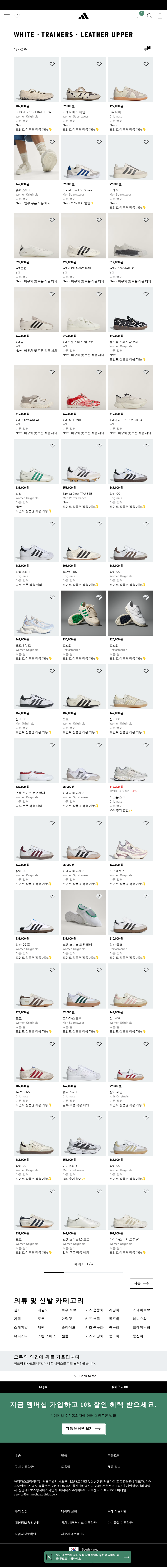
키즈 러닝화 (94, 1336)
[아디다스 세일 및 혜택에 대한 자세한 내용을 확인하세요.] (83, 5)
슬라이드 (68, 1327)
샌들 (65, 1336)
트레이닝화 (141, 1327)
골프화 (114, 1319)
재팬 (41, 1327)
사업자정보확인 (25, 1534)
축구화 (114, 1327)
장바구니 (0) (119, 1387)
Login (43, 1387)
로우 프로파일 (71, 1311)
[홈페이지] (83, 17)
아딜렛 (67, 1319)
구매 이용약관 (24, 1466)
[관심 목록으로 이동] (17, 16)
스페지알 (21, 1327)
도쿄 (41, 1319)
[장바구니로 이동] (160, 16)
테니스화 (140, 1319)
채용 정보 (114, 1466)
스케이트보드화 (141, 1311)
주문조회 (114, 1455)
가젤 (17, 1319)
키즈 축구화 (94, 1327)
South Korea (90, 1549)
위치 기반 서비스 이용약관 (79, 1522)
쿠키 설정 (21, 1511)
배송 (18, 1455)
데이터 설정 (69, 1511)
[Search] (149, 16)
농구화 (114, 1336)
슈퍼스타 (21, 1336)
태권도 (43, 1310)
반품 (64, 1455)
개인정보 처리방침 (27, 1522)
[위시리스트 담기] (52, 65)
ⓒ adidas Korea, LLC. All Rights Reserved (83, 1561)
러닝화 (114, 1310)
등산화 (138, 1336)
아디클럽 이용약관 (120, 1522)
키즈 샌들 (92, 1319)
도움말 (65, 1466)
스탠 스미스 (47, 1336)
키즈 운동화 (94, 1310)
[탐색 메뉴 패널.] (7, 16)
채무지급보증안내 (73, 1534)
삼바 (17, 1310)
